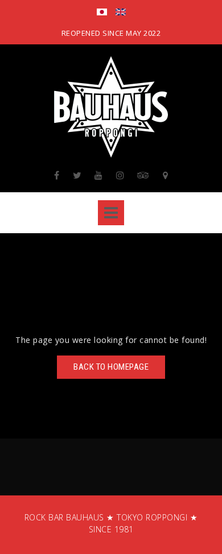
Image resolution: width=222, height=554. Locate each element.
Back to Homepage (111, 367)
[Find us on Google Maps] (165, 175)
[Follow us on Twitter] (77, 175)
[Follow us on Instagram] (120, 175)
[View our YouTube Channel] (98, 175)
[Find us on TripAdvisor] (143, 175)
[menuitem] (102, 13)
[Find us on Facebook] (57, 175)
